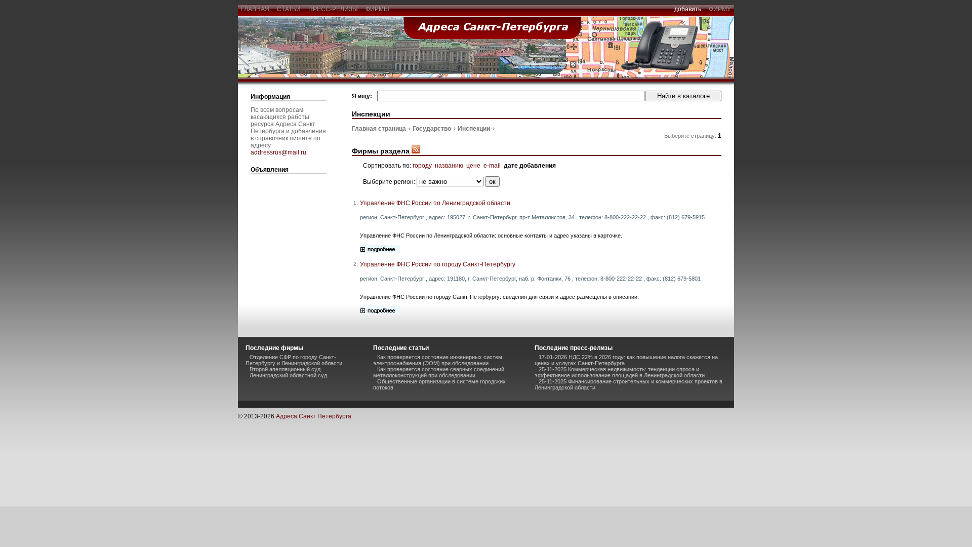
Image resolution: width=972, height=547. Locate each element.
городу (422, 165)
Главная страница (379, 128)
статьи (289, 9)
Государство (432, 128)
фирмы (377, 9)
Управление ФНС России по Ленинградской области (435, 203)
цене (473, 165)
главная (255, 9)
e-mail (492, 165)
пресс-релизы (333, 9)
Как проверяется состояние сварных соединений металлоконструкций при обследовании (438, 372)
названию (449, 165)
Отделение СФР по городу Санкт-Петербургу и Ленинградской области (294, 360)
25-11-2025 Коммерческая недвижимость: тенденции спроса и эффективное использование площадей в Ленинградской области (620, 372)
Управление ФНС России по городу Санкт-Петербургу (437, 264)
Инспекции (474, 128)
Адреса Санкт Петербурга (313, 416)
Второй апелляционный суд (285, 369)
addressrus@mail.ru (278, 152)
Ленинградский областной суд (288, 375)
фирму (720, 9)
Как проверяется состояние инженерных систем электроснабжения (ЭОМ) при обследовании (437, 360)
